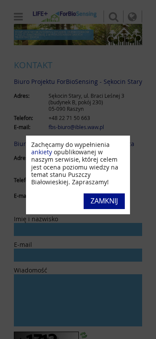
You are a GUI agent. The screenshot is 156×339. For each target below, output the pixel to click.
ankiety (41, 152)
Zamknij (104, 201)
